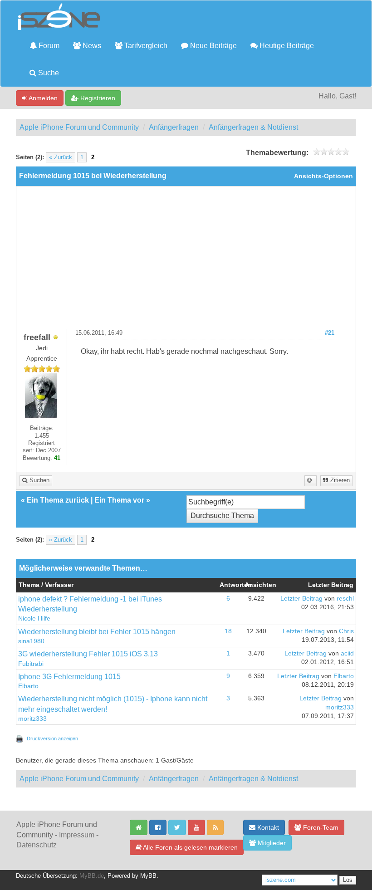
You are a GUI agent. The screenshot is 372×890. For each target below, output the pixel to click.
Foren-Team (319, 827)
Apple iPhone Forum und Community (79, 127)
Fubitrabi (31, 663)
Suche (47, 73)
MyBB (148, 876)
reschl (345, 598)
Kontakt (267, 827)
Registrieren (96, 98)
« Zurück (60, 157)
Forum (48, 45)
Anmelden (42, 98)
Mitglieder (271, 842)
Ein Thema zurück (58, 500)
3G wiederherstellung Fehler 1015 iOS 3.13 (88, 654)
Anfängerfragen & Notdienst (253, 127)
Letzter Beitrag (301, 598)
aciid (347, 653)
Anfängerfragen (174, 127)
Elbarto (28, 686)
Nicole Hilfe (34, 618)
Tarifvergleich (144, 45)
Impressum (76, 835)
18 (228, 631)
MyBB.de (91, 876)
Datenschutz (36, 845)
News (91, 45)
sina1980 (31, 641)
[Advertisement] (186, 261)
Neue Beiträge (212, 45)
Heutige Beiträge (286, 45)
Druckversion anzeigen (52, 738)
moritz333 (32, 718)
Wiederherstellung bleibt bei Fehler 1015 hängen (97, 632)
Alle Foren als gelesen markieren (190, 847)
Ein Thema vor (119, 500)
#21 (329, 333)
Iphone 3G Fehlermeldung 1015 (69, 676)
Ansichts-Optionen (323, 176)
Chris (346, 631)
